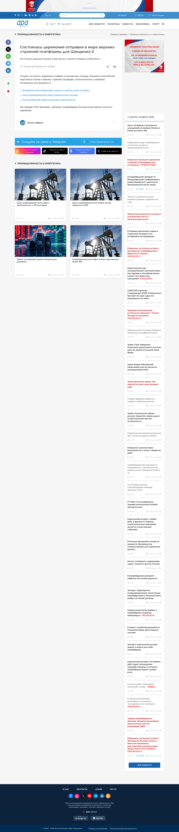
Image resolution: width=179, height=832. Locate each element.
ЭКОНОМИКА (142, 24)
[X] (22, 15)
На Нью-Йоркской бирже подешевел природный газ (48, 99)
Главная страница (118, 34)
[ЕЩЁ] (161, 24)
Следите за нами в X (109, 151)
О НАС (66, 789)
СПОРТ (155, 24)
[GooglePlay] (81, 818)
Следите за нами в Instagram (29, 151)
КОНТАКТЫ (82, 789)
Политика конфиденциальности (123, 828)
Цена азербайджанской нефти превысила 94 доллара (50, 95)
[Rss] (36, 15)
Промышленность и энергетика (147, 34)
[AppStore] (98, 818)
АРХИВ (98, 789)
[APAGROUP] (89, 812)
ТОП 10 (113, 789)
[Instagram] (18, 15)
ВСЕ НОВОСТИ (97, 24)
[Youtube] (26, 15)
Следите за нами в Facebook (83, 151)
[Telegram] (29, 15)
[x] (83, 796)
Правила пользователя (97, 828)
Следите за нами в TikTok (56, 151)
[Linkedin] (32, 15)
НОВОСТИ (127, 24)
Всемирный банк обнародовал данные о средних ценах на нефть (56, 90)
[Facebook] (15, 15)
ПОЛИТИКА (113, 24)
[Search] (101, 15)
